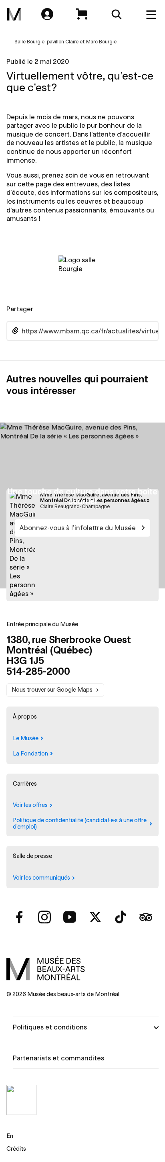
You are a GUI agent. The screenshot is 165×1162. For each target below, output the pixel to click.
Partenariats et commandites (58, 1058)
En (9, 1136)
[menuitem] (14, 14)
